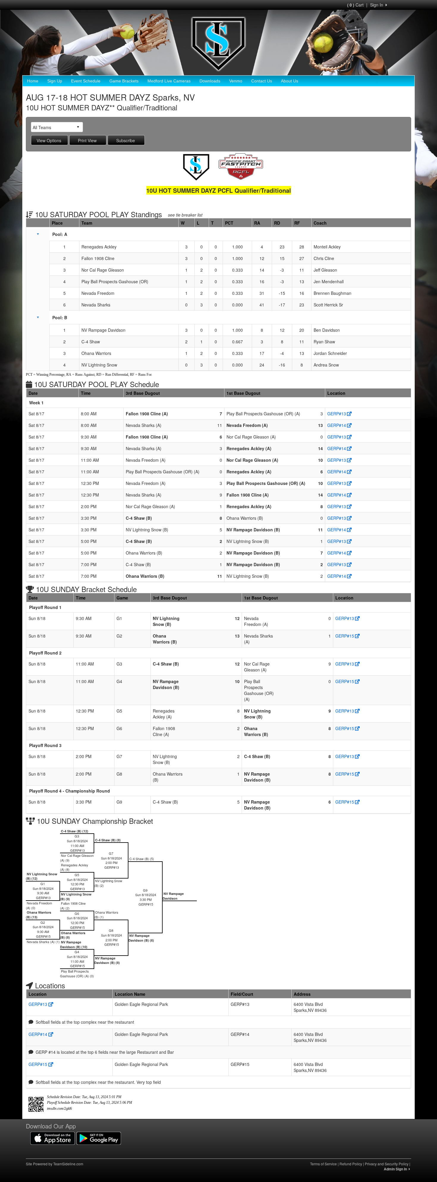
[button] (38, 234)
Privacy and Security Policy (386, 1163)
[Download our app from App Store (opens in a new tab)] (52, 1138)
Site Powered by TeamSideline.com (54, 1163)
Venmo (235, 81)
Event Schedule (85, 81)
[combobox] (52, 127)
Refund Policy (350, 1163)
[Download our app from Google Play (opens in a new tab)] (98, 1138)
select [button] (78, 127)
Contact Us (261, 81)
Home (32, 81)
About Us (289, 81)
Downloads (209, 81)
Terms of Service (323, 1163)
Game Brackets (124, 81)
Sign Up (54, 81)
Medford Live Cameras (169, 81)
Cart (355, 5)
